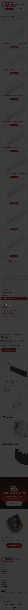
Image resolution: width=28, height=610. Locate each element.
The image (8, 304)
